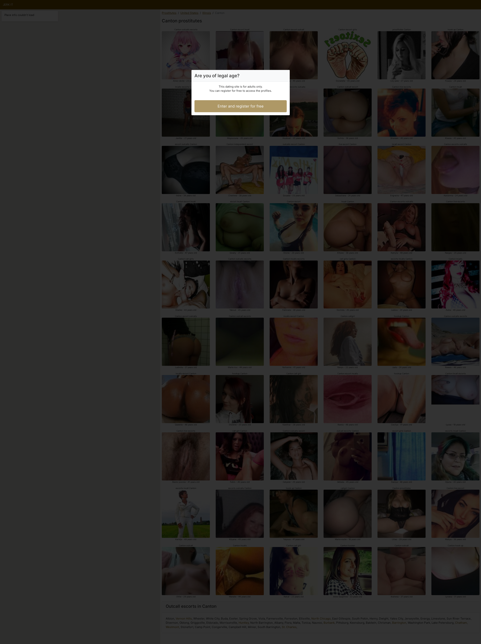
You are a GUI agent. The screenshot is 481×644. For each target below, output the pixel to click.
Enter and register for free (241, 106)
